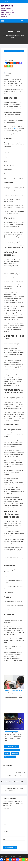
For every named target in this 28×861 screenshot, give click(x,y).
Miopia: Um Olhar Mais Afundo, (13, 690)
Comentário (7, 808)
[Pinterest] (17, 63)
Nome (5, 824)
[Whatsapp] (8, 66)
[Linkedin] (14, 63)
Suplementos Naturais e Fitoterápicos (14, 51)
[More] (11, 66)
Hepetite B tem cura (10, 756)
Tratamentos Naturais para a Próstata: (14, 775)
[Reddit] (11, 63)
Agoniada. (5, 768)
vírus (14, 128)
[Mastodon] (20, 63)
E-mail (5, 831)
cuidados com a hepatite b (12, 750)
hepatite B (15, 753)
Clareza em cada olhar (11, 731)
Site (4, 839)
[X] (8, 63)
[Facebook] (5, 63)
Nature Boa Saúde (7, 5)
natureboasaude (9, 54)
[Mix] (5, 66)
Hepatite (7, 753)
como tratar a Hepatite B (11, 746)
